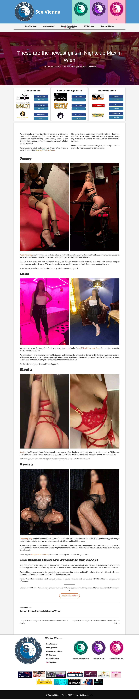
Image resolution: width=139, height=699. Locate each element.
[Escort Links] (116, 674)
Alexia (22, 452)
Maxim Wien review (69, 596)
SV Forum (89, 26)
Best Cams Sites (69, 26)
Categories (48, 26)
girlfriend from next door (89, 348)
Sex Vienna (30, 26)
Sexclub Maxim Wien (48, 611)
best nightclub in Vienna (45, 150)
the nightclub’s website (39, 554)
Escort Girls (27, 611)
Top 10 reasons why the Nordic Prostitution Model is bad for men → (96, 621)
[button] (41, 96)
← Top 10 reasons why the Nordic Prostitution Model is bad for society (44, 621)
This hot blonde (26, 255)
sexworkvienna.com (116, 20)
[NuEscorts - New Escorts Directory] (61, 681)
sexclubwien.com (99, 20)
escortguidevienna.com (81, 20)
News (29, 607)
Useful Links (107, 26)
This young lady (26, 539)
